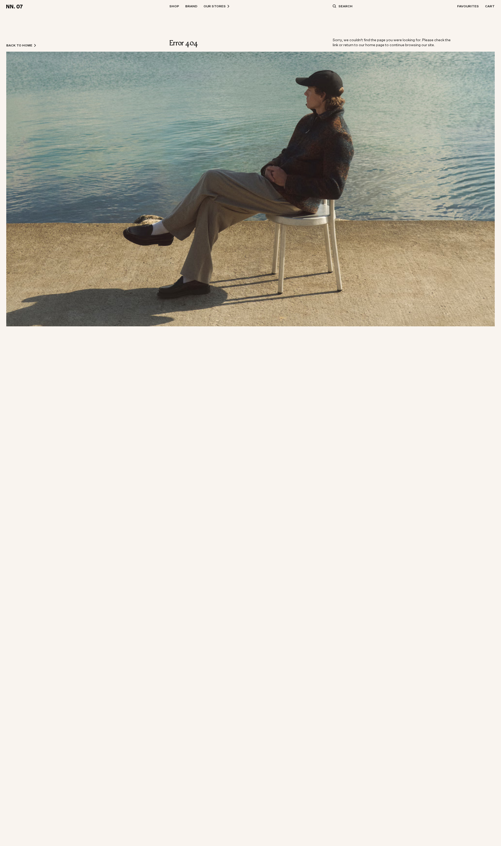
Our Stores (215, 6)
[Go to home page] (15, 6)
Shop (174, 6)
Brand (191, 6)
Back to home (19, 45)
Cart (490, 6)
